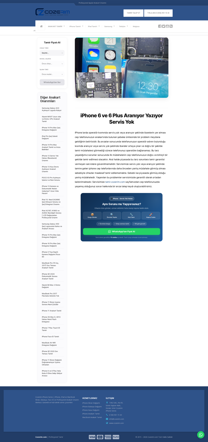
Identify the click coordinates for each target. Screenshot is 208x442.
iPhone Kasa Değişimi (90, 410)
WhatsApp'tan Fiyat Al (123, 231)
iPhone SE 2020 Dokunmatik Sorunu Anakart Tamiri (49, 276)
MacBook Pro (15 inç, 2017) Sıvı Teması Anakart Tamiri (50, 265)
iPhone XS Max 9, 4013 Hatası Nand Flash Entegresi (51, 319)
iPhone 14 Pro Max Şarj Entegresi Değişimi (51, 129)
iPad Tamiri (92, 26)
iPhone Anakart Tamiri (91, 414)
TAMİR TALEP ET (133, 13)
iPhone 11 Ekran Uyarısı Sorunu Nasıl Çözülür (51, 303)
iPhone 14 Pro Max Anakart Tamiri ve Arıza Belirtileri (51, 147)
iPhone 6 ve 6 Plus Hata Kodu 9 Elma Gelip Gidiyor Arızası (52, 373)
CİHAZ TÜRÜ (44, 48)
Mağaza (136, 26)
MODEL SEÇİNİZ (45, 59)
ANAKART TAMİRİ (55, 26)
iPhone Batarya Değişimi (92, 406)
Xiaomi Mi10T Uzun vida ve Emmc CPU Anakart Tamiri (51, 119)
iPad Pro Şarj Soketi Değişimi (49, 137)
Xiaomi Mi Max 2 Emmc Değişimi (51, 286)
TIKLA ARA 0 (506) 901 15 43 (158, 13)
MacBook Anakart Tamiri (92, 417)
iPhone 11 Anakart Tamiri (51, 311)
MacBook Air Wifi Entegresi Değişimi (49, 344)
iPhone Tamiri (75, 26)
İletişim (122, 26)
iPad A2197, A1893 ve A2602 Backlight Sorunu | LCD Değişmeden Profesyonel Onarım (51, 214)
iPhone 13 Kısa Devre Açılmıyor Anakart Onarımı (50, 169)
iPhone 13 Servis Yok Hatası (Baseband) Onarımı (50, 158)
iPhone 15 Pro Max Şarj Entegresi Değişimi (51, 236)
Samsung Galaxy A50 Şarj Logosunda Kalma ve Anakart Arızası (52, 226)
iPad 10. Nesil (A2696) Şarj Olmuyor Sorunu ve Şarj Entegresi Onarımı (51, 202)
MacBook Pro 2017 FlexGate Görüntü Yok (50, 294)
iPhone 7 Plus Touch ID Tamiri (51, 329)
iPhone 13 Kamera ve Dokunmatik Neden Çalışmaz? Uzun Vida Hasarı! (50, 189)
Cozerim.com (41, 437)
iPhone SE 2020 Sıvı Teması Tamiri (50, 352)
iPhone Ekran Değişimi (91, 403)
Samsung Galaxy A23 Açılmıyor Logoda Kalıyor (51, 109)
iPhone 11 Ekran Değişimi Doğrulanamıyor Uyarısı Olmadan (52, 362)
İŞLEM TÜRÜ (44, 69)
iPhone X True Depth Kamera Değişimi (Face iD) (51, 254)
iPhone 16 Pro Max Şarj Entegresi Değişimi (51, 244)
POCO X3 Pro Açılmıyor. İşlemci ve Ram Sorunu (51, 179)
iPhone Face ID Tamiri (50, 336)
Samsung (108, 26)
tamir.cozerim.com (115, 182)
